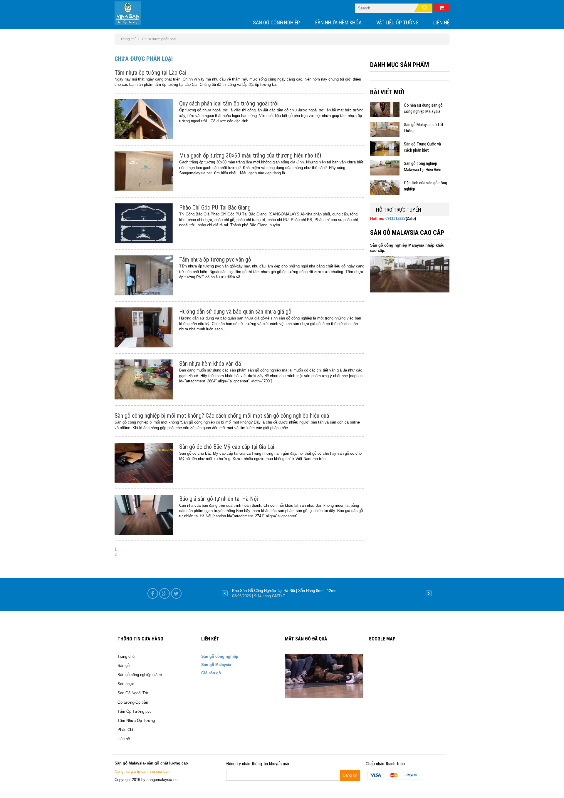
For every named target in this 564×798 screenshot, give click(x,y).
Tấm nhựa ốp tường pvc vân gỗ (215, 259)
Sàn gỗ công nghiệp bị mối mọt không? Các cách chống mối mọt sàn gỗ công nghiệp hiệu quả (222, 415)
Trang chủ (126, 656)
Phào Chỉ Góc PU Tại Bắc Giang (215, 207)
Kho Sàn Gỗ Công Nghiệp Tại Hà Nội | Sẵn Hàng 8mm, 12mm (285, 590)
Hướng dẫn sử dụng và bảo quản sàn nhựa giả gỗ (235, 311)
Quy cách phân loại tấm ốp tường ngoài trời (228, 103)
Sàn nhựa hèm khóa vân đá (210, 363)
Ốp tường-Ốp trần (133, 702)
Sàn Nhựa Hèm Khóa (338, 22)
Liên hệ (441, 22)
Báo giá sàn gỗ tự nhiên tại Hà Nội (218, 498)
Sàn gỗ (124, 665)
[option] (326, 593)
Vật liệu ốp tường (397, 22)
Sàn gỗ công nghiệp (276, 22)
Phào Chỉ (125, 729)
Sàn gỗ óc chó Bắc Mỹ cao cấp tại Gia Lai (226, 446)
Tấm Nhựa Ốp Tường (136, 720)
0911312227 (395, 218)
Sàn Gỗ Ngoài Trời (134, 693)
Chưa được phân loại (144, 58)
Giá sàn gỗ (211, 673)
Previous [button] (225, 593)
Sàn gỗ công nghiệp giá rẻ (140, 674)
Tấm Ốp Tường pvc (135, 711)
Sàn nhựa (126, 684)
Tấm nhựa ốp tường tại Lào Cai (150, 72)
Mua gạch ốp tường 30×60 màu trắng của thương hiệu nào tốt (250, 155)
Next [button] (429, 593)
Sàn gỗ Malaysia (216, 665)
